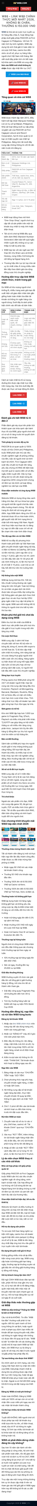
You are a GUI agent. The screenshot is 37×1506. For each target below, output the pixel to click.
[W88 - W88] (20, 3)
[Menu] (3, 3)
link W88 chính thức (22, 1024)
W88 (4, 32)
